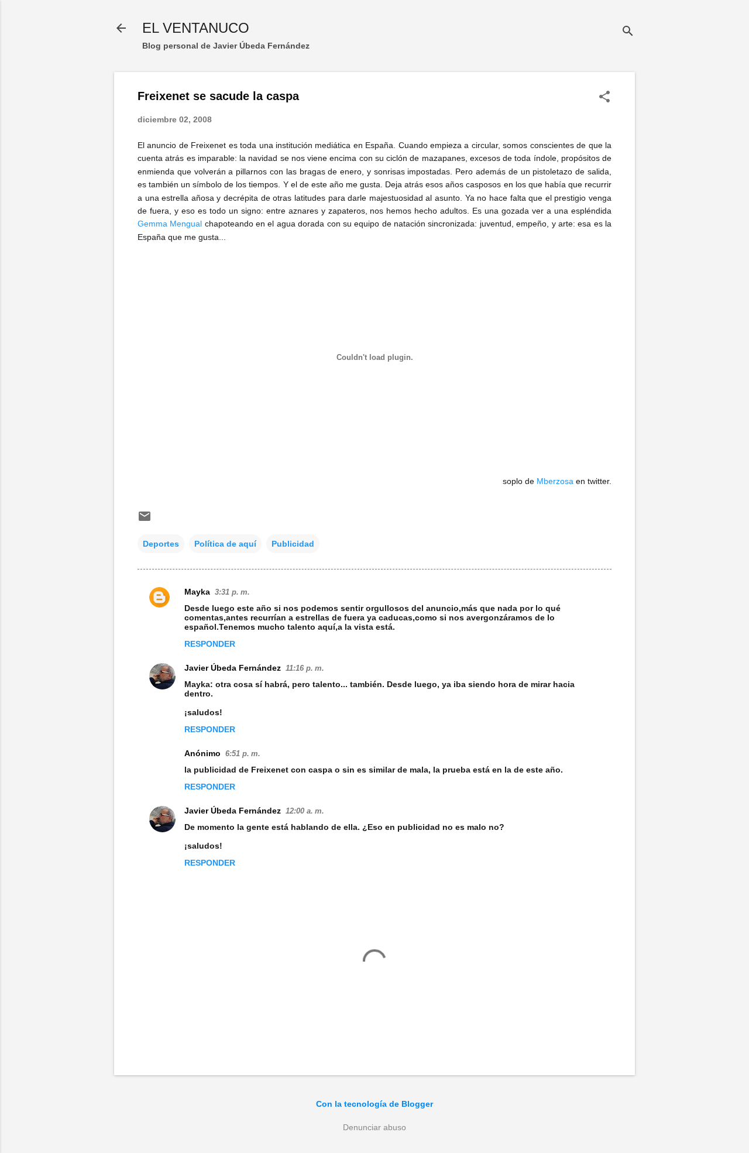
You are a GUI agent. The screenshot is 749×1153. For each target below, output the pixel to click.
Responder (209, 643)
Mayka (197, 591)
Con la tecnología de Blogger (374, 1104)
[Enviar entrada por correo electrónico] (145, 520)
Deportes (161, 543)
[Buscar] (628, 32)
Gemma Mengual (170, 223)
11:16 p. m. (305, 668)
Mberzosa (555, 481)
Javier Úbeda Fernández (232, 667)
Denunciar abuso (374, 1127)
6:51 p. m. (242, 753)
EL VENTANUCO (195, 28)
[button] (604, 97)
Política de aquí (225, 543)
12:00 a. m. (305, 811)
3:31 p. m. (232, 592)
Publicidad (293, 543)
